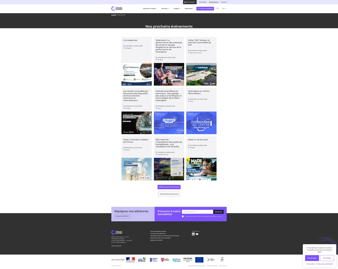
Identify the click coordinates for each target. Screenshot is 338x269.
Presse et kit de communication (160, 238)
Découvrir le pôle (149, 8)
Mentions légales (212, 266)
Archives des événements (169, 194)
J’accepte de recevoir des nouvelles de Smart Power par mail (204, 216)
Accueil (113, 15)
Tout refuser (327, 258)
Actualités (202, 2)
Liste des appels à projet (158, 231)
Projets (176, 8)
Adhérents (189, 8)
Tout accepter (312, 258)
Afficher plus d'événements (169, 187)
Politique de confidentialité (196, 266)
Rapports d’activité (156, 240)
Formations (191, 2)
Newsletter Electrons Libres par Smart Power (164, 236)
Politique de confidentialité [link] (324, 264)
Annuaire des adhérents (158, 233)
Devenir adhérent (122, 216)
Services (165, 8)
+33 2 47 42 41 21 (116, 245)
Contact (224, 2)
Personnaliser (310, 264)
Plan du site (223, 266)
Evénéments (213, 2)
